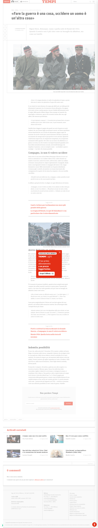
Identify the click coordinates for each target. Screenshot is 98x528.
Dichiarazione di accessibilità (77, 504)
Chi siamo (72, 493)
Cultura (16, 10)
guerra (6, 419)
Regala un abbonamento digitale (78, 515)
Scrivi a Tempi (73, 495)
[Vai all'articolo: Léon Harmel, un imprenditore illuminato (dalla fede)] (56, 454)
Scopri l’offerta (45, 273)
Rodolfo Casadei (70, 438)
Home (13, 10)
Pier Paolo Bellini (28, 438)
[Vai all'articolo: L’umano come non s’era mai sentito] (13, 440)
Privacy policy (73, 500)
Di (20, 28)
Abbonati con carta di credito (77, 508)
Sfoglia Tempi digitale (75, 506)
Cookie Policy (73, 502)
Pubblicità (72, 498)
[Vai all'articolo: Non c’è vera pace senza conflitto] (56, 440)
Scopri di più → (90, 463)
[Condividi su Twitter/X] (5, 29)
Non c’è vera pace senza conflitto (77, 436)
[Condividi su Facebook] (5, 26)
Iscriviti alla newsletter (76, 497)
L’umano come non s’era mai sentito (35, 436)
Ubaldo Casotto (70, 455)
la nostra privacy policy (55, 407)
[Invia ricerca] (90, 1)
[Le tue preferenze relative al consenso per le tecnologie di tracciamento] (2, 525)
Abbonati (6, 1)
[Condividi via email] (5, 36)
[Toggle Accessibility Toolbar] (94, 524)
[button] (5, 39)
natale (20, 419)
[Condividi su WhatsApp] (5, 33)
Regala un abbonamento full (77, 513)
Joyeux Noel (13, 419)
